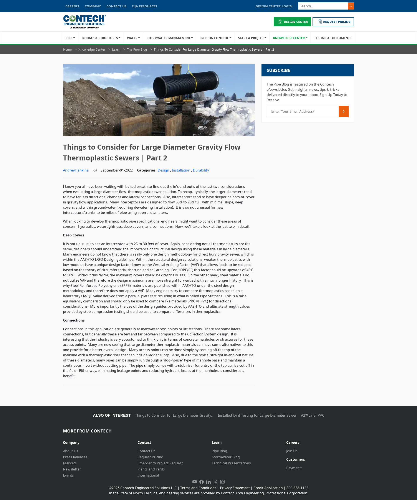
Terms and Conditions (198, 487)
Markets (70, 463)
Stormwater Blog (226, 457)
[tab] (97, 441)
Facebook (201, 481)
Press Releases (75, 457)
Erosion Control (214, 38)
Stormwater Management (168, 38)
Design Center (296, 22)
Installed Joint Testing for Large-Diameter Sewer (257, 415)
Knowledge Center (289, 38)
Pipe (69, 38)
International (148, 475)
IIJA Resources (144, 6)
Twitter (215, 481)
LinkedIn (208, 481)
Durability (201, 170)
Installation (181, 170)
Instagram (222, 481)
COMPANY (93, 6)
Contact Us (146, 451)
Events (68, 475)
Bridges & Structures (100, 38)
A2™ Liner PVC (312, 415)
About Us (70, 451)
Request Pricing (150, 457)
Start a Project (251, 38)
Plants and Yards (151, 469)
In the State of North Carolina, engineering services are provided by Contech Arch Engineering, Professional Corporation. (208, 493)
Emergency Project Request (160, 463)
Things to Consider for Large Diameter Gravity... (174, 415)
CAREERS (72, 6)
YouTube (194, 481)
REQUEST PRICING (337, 22)
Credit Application (268, 487)
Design (164, 170)
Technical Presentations (231, 463)
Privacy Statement (235, 487)
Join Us (292, 451)
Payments (294, 467)
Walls (132, 38)
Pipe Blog (219, 451)
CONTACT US (116, 6)
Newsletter (72, 469)
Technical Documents (332, 38)
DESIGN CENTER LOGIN (274, 6)
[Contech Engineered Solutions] (87, 22)
